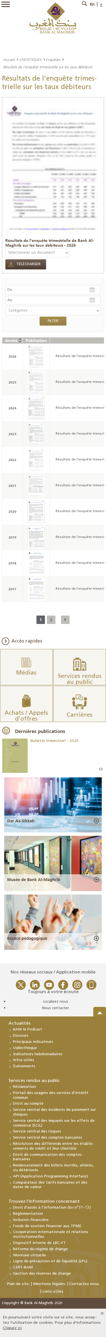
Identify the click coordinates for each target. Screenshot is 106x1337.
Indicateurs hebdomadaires (37, 1054)
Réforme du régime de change (40, 1249)
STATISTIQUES (30, 59)
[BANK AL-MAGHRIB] (53, 18)
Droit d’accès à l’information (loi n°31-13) (52, 1208)
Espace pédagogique (27, 938)
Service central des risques (37, 1131)
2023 (12, 434)
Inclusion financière (31, 1220)
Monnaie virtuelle (29, 1255)
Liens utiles (52, 1292)
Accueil (9, 59)
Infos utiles (23, 1060)
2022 (12, 460)
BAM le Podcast (27, 1029)
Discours (20, 1036)
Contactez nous (84, 1284)
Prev (100, 769)
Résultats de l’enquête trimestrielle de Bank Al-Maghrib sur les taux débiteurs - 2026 (49, 243)
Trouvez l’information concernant (44, 1201)
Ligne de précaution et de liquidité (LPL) (50, 1261)
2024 (12, 408)
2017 (12, 589)
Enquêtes (53, 59)
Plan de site (18, 1284)
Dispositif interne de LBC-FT (39, 1243)
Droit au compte (28, 1104)
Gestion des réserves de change (42, 1274)
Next (102, 769)
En (92, 4)
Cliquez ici (12, 1328)
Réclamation (24, 1087)
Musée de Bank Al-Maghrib (33, 879)
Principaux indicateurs (33, 1042)
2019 (12, 537)
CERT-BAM (23, 1267)
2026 (12, 356)
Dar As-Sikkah (20, 820)
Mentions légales (49, 1284)
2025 (12, 382)
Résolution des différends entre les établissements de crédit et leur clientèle (53, 1146)
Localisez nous (55, 1002)
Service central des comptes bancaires (47, 1138)
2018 (12, 563)
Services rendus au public (34, 1081)
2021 (12, 486)
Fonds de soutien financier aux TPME (47, 1226)
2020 (12, 511)
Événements (24, 1066)
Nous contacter (55, 1008)
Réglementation (28, 1214)
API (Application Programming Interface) (50, 1176)
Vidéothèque (25, 1048)
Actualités (19, 1023)
